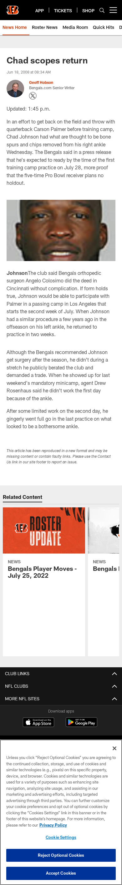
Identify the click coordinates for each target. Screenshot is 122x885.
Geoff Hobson (41, 82)
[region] (61, 812)
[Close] (114, 748)
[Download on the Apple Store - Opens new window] (38, 723)
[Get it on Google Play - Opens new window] (81, 725)
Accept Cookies (61, 873)
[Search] (101, 10)
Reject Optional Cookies (61, 855)
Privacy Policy (53, 825)
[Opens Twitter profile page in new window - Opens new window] (33, 96)
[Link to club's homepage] (12, 8)
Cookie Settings (61, 837)
